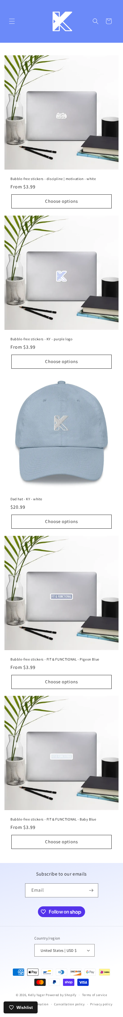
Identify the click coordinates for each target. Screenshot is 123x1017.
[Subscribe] (91, 890)
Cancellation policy (69, 1004)
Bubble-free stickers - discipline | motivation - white (53, 178)
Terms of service (94, 995)
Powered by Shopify (61, 995)
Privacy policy (101, 1004)
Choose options (61, 201)
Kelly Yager (36, 995)
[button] (12, 21)
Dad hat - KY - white (26, 499)
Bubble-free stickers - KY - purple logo (41, 339)
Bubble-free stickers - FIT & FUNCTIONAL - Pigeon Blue (54, 659)
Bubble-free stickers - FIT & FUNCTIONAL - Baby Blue (53, 819)
